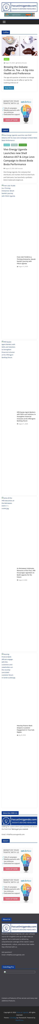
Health (6, 59)
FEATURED (14, 145)
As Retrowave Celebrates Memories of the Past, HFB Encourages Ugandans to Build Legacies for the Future (26, 572)
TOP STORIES (23, 145)
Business (6, 145)
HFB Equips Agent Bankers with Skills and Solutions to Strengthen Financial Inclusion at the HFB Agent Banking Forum (26, 416)
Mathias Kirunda (22, 63)
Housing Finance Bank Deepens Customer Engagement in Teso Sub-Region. (26, 729)
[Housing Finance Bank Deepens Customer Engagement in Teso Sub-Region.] (8, 730)
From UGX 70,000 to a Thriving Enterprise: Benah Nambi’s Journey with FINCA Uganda (26, 260)
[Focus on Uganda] (19, 925)
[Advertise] (19, 818)
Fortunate (20, 168)
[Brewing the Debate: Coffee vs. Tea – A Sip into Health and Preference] (19, 46)
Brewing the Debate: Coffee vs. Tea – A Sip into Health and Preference (19, 70)
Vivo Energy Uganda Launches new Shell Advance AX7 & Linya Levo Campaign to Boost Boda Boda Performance (19, 157)
